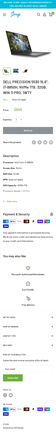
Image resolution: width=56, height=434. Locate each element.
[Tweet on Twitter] (45, 142)
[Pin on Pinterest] (39, 142)
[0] (50, 14)
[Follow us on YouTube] (11, 395)
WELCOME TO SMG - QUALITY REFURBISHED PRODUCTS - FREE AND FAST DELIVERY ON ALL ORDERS (28, 4)
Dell (5, 99)
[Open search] (38, 14)
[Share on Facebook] (34, 142)
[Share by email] (51, 142)
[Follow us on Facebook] (5, 395)
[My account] (44, 14)
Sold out (28, 130)
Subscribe (12, 377)
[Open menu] (4, 14)
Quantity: (7, 119)
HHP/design (18, 428)
